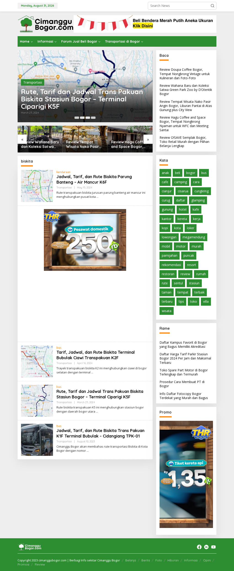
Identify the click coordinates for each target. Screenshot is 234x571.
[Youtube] (213, 547)
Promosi (23, 564)
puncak (188, 255)
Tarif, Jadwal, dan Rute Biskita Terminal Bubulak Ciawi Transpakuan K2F (95, 355)
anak (165, 173)
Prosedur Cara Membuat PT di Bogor (182, 384)
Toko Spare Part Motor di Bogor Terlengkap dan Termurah (184, 372)
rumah (201, 274)
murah (196, 246)
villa (206, 301)
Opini (207, 560)
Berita (145, 560)
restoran (168, 274)
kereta (182, 219)
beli (177, 173)
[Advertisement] (85, 306)
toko (193, 301)
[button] (212, 6)
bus (58, 348)
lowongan (169, 237)
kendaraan (63, 172)
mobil (166, 246)
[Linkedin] (206, 547)
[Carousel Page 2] (82, 118)
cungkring (201, 191)
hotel (182, 209)
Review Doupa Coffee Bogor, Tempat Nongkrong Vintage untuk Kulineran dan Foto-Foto (185, 73)
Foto (158, 560)
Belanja (130, 560)
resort (191, 265)
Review (40, 564)
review (185, 274)
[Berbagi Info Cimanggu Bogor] (46, 23)
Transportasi (32, 82)
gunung (167, 209)
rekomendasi (171, 265)
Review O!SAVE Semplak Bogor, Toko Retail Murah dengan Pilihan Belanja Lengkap (127, 144)
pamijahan (169, 255)
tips (181, 301)
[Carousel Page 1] (76, 118)
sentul (178, 283)
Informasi (191, 560)
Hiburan (173, 560)
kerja (196, 219)
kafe (196, 209)
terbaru (167, 301)
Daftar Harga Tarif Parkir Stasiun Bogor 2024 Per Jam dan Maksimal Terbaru (185, 358)
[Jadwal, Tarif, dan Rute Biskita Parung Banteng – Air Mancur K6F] (97, 197)
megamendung (194, 237)
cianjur (167, 191)
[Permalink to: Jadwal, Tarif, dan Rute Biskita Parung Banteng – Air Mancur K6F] (37, 185)
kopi (165, 228)
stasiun (194, 283)
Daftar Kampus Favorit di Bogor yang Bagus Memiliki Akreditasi (183, 344)
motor (181, 246)
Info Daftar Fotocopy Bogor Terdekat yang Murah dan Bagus (184, 396)
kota (177, 228)
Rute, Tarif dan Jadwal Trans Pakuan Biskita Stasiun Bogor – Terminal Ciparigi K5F (82, 99)
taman (166, 292)
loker (190, 228)
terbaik (199, 292)
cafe (165, 182)
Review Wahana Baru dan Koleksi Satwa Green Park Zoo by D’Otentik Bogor (186, 89)
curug (166, 200)
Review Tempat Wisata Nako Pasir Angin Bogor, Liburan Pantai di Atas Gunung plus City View (39, 144)
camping (180, 182)
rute (165, 283)
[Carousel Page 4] (93, 118)
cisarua (183, 191)
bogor (190, 173)
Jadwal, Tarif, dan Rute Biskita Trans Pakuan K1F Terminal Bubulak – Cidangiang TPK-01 (100, 433)
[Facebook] (199, 547)
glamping (198, 200)
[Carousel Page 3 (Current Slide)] (87, 118)
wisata (166, 311)
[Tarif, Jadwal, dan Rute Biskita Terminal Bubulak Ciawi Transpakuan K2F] (92, 372)
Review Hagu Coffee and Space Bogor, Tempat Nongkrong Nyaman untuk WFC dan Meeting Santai (84, 144)
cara (196, 182)
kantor (166, 219)
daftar (180, 200)
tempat (183, 292)
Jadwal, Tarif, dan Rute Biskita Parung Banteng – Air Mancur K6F (94, 179)
